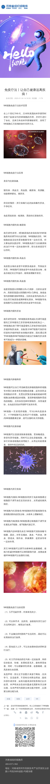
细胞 (18, 699)
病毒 (8, 699)
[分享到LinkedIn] (26, 718)
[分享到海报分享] (37, 718)
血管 (28, 699)
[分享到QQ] (26, 712)
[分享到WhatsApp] (31, 718)
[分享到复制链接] (15, 712)
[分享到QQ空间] (20, 712)
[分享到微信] (37, 712)
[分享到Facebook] (43, 712)
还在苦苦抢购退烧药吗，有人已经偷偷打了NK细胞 (30, 705)
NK (37, 699)
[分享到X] (20, 718)
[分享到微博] (31, 712)
